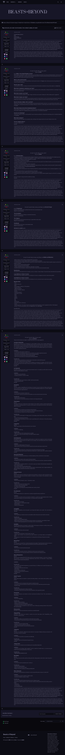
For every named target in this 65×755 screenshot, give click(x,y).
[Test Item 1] (7, 59)
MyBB (23, 740)
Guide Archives (27, 22)
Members (20, 2)
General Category (14, 22)
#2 (62, 68)
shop (28, 94)
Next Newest (10, 713)
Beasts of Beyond (6, 22)
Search (25, 2)
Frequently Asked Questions (18, 34)
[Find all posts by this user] (2, 64)
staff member (40, 306)
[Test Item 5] (7, 55)
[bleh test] (5, 55)
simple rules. (58, 85)
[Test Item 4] (5, 57)
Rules (15, 35)
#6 (62, 335)
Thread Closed (58, 27)
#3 (62, 150)
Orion (15, 740)
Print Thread (6, 721)
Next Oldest (5, 713)
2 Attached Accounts (6, 50)
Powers (15, 39)
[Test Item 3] (7, 57)
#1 (62, 32)
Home (7, 2)
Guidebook (13, 2)
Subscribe (6, 723)
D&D (9, 740)
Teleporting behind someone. (19, 653)
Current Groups (16, 36)
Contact (16, 737)
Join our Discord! (34, 735)
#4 (62, 204)
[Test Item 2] (5, 59)
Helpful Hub (21, 22)
